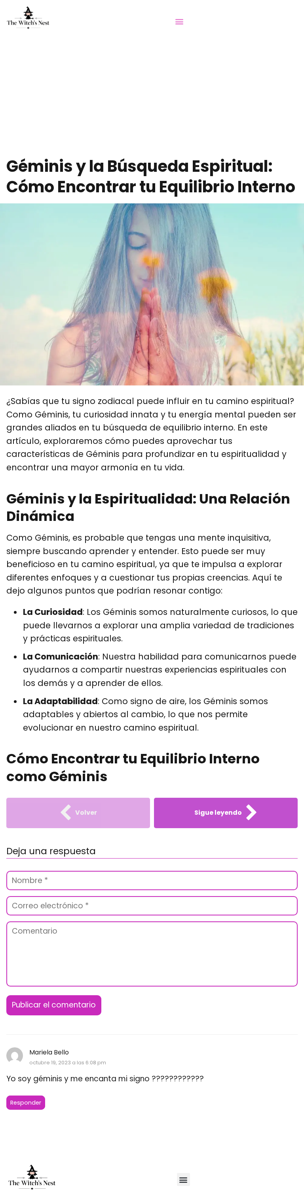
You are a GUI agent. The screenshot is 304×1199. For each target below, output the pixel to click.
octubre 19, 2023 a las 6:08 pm (67, 1062)
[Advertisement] (152, 96)
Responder (25, 1103)
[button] (179, 21)
